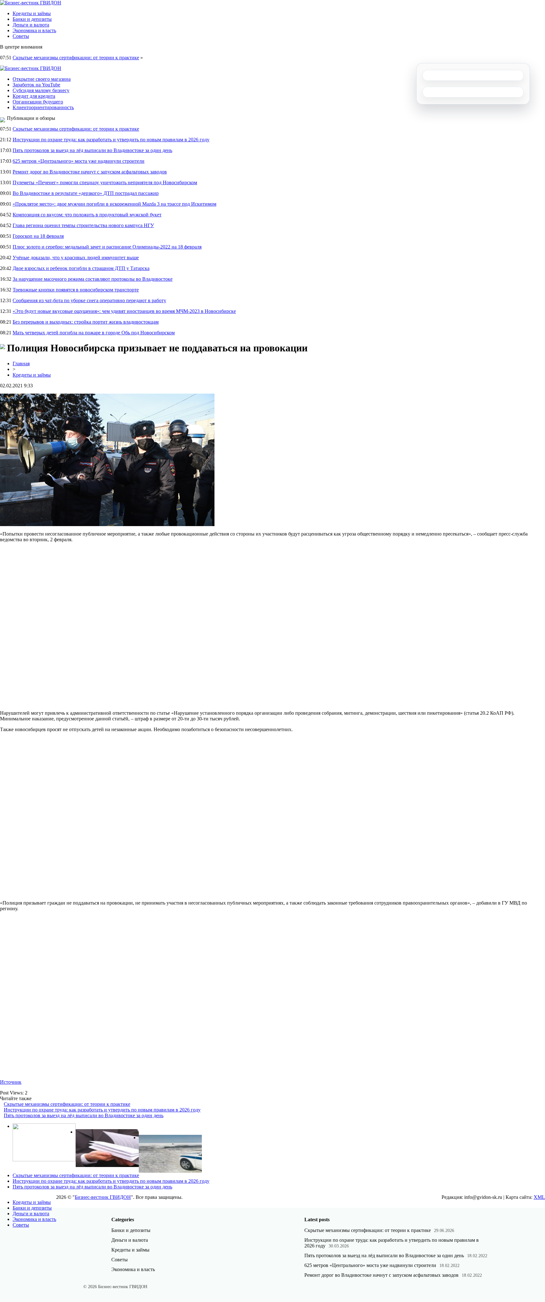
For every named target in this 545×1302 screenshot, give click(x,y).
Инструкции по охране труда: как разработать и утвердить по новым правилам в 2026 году (111, 139)
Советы (21, 36)
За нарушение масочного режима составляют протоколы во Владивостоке (93, 279)
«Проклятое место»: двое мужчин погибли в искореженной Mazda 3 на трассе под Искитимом (114, 204)
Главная (21, 363)
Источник (10, 1082)
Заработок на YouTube (36, 84)
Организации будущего (38, 101)
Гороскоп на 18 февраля (38, 236)
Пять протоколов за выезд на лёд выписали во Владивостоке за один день (92, 150)
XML (539, 1197)
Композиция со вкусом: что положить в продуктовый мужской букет (87, 214)
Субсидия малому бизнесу (41, 90)
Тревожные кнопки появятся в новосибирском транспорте (76, 289)
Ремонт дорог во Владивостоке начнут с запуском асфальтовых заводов (90, 171)
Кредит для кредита (34, 96)
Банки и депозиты (32, 19)
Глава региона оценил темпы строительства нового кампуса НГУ (83, 225)
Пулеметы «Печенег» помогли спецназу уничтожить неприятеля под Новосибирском (105, 182)
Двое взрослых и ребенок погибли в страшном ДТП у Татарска (81, 268)
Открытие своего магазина (42, 79)
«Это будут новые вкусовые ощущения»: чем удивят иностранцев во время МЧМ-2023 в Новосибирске (124, 311)
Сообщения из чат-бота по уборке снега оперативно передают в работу (89, 300)
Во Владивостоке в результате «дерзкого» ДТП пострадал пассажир (86, 193)
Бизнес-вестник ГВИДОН (103, 1197)
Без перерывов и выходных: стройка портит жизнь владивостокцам (86, 322)
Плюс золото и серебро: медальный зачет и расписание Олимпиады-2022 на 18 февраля (107, 246)
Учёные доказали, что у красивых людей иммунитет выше (76, 257)
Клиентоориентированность (43, 107)
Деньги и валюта (31, 24)
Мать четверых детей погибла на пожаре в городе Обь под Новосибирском (94, 332)
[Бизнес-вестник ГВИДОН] (30, 2)
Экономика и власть (34, 30)
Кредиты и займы (32, 13)
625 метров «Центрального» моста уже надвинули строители (78, 161)
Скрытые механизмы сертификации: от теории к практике (76, 57)
